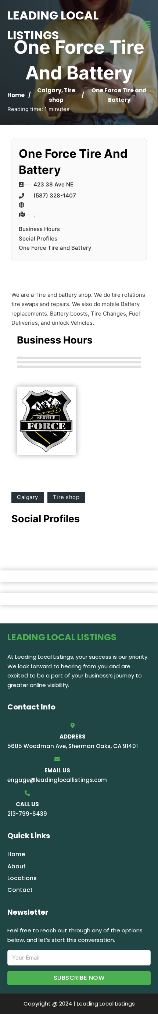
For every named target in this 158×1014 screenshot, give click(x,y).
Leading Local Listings (52, 25)
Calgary (49, 90)
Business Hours (39, 228)
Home (16, 95)
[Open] (147, 25)
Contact (20, 890)
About (16, 866)
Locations (22, 878)
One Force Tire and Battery (55, 247)
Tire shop (66, 497)
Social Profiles (38, 238)
